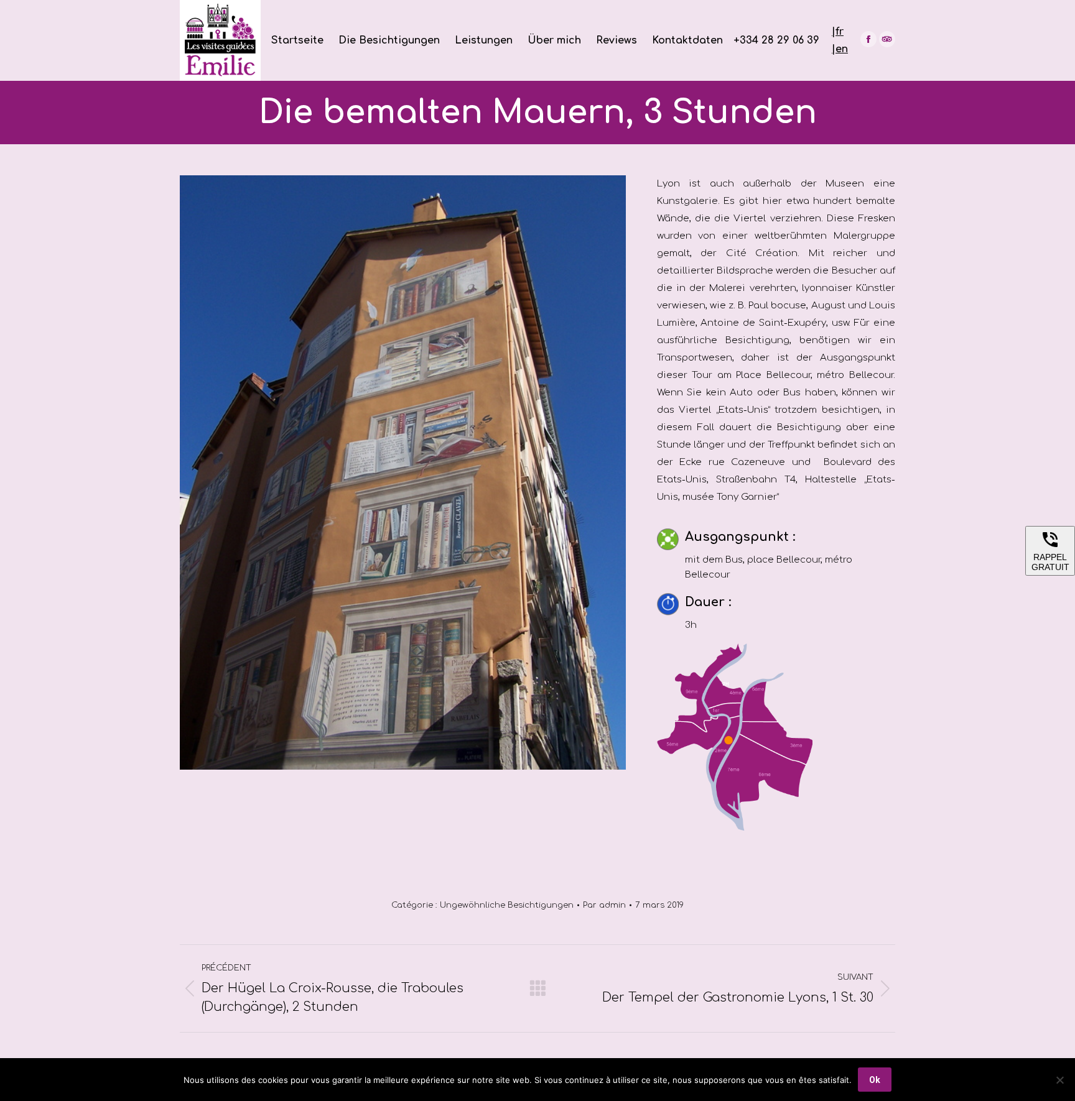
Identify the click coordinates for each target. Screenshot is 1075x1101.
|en (840, 49)
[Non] (1059, 1080)
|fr (838, 31)
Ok (874, 1080)
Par (604, 905)
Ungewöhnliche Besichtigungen (507, 905)
